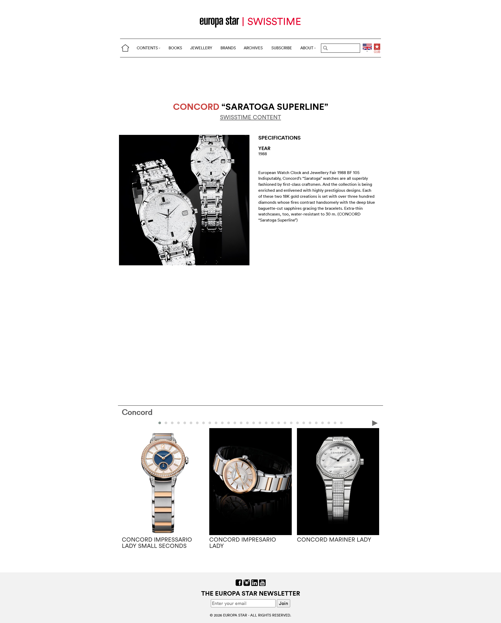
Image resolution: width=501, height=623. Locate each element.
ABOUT (306, 47)
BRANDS (228, 47)
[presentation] (126, 422)
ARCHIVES (253, 47)
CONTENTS (147, 47)
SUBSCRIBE (281, 47)
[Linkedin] (254, 582)
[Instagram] (246, 582)
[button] (160, 423)
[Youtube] (262, 582)
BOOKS (175, 47)
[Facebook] (239, 582)
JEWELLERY (201, 47)
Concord (137, 412)
